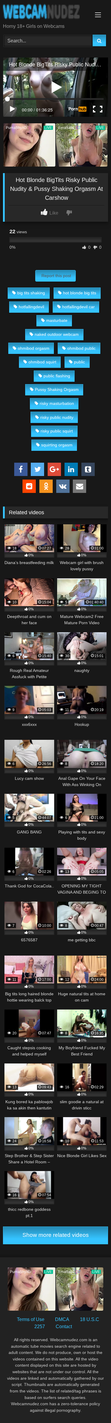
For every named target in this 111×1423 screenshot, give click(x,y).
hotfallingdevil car (78, 306)
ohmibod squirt (42, 362)
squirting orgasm (57, 445)
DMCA (62, 1319)
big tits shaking (31, 292)
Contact (64, 1326)
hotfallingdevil (31, 306)
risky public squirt (57, 431)
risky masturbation (57, 403)
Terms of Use (30, 1319)
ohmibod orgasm (33, 348)
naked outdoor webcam (57, 334)
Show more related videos (55, 1235)
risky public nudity (56, 417)
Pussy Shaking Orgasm (57, 389)
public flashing (57, 375)
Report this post (56, 275)
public (79, 362)
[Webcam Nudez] (45, 12)
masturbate (56, 320)
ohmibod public (81, 348)
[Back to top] (92, 1405)
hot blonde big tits (79, 292)
